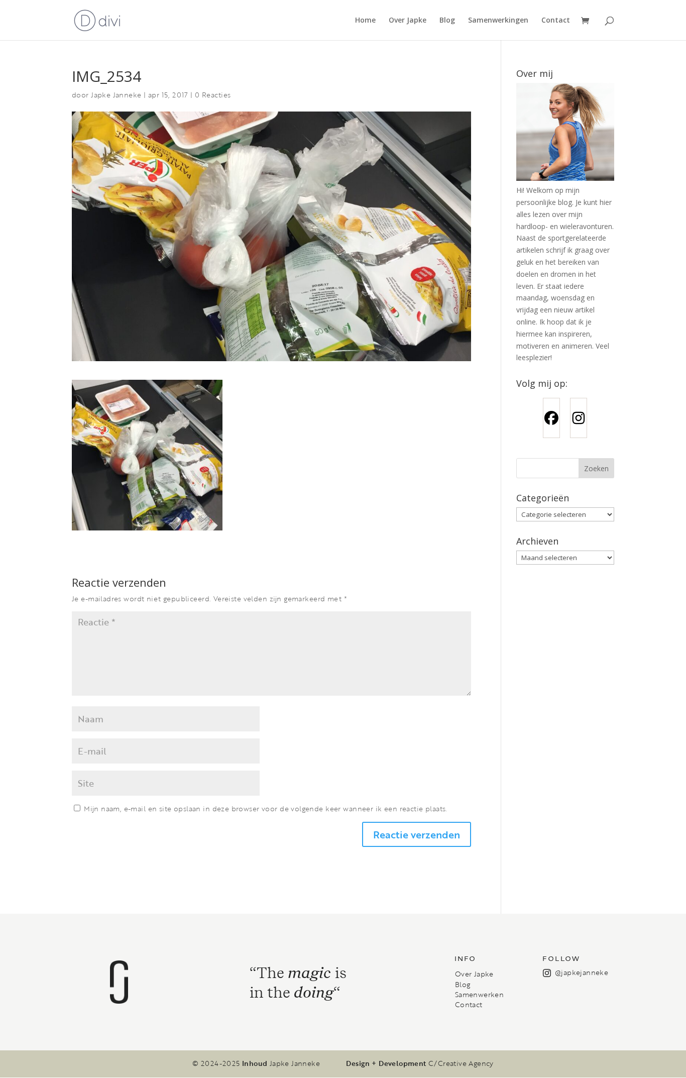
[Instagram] (578, 418)
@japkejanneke (581, 972)
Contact (555, 21)
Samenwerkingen (498, 21)
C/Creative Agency (461, 1063)
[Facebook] (551, 418)
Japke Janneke (116, 94)
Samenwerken (479, 995)
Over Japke (407, 21)
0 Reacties (213, 94)
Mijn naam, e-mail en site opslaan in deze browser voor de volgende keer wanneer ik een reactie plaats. (265, 808)
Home (365, 21)
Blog (447, 21)
